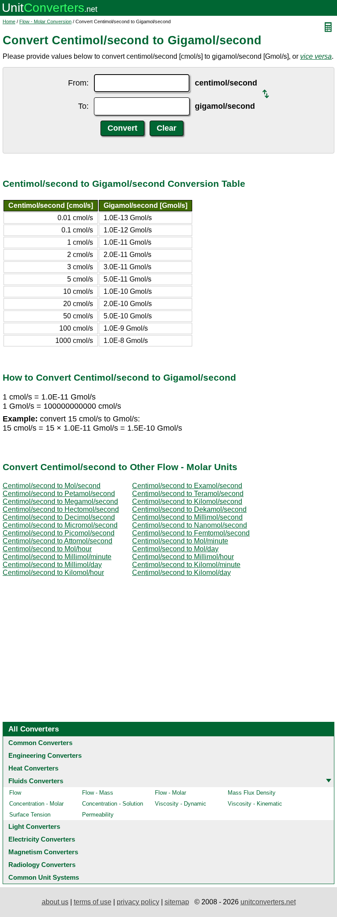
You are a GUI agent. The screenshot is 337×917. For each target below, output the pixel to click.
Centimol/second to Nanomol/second (189, 525)
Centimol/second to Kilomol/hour (53, 572)
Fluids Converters (35, 781)
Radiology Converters (41, 864)
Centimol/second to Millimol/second (187, 517)
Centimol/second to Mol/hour (47, 549)
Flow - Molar (170, 792)
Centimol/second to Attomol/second (57, 541)
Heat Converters (33, 768)
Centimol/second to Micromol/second (60, 525)
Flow (15, 792)
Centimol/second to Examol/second (187, 485)
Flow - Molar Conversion (45, 21)
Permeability (98, 814)
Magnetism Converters (43, 852)
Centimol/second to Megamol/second (60, 501)
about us (55, 902)
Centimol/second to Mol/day (175, 549)
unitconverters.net (268, 902)
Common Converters (40, 742)
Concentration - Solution (112, 803)
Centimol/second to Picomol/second (59, 533)
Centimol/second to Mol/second (51, 485)
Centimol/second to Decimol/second (59, 517)
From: (78, 82)
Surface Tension (29, 814)
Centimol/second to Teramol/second (188, 493)
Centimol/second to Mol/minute (180, 541)
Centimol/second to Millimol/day (52, 564)
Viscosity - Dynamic (180, 803)
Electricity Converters (41, 839)
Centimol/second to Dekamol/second (189, 509)
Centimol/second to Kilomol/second (187, 501)
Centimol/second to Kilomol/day (181, 572)
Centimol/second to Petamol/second (59, 493)
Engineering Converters (45, 755)
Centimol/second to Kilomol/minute (186, 564)
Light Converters (34, 826)
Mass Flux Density (252, 792)
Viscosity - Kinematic (255, 803)
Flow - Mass (97, 792)
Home (9, 21)
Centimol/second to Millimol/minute (57, 556)
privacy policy (138, 902)
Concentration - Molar (36, 803)
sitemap (177, 902)
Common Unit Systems (43, 877)
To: (83, 106)
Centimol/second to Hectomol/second (61, 509)
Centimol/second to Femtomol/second (191, 533)
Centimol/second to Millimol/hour (183, 556)
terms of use (92, 902)
